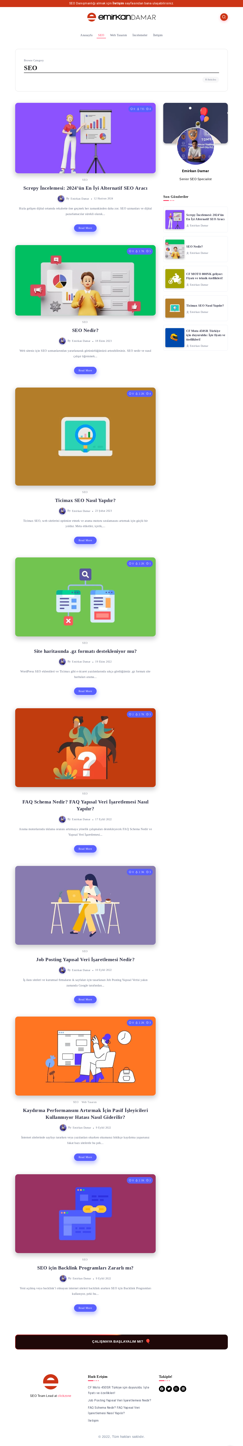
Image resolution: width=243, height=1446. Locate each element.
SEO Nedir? (85, 330)
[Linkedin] (183, 1389)
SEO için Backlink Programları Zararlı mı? (85, 1268)
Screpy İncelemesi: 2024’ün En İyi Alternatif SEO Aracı (85, 188)
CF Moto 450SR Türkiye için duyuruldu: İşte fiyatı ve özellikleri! (205, 335)
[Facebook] (162, 1389)
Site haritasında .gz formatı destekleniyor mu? (85, 651)
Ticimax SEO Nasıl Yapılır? (85, 500)
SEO (85, 179)
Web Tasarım (89, 1102)
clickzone (64, 1395)
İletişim (118, 3)
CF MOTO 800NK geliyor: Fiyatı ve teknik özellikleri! (204, 276)
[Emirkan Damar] (121, 16)
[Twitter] (169, 1389)
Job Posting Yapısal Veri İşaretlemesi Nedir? (85, 959)
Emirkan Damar (80, 198)
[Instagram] (176, 1389)
